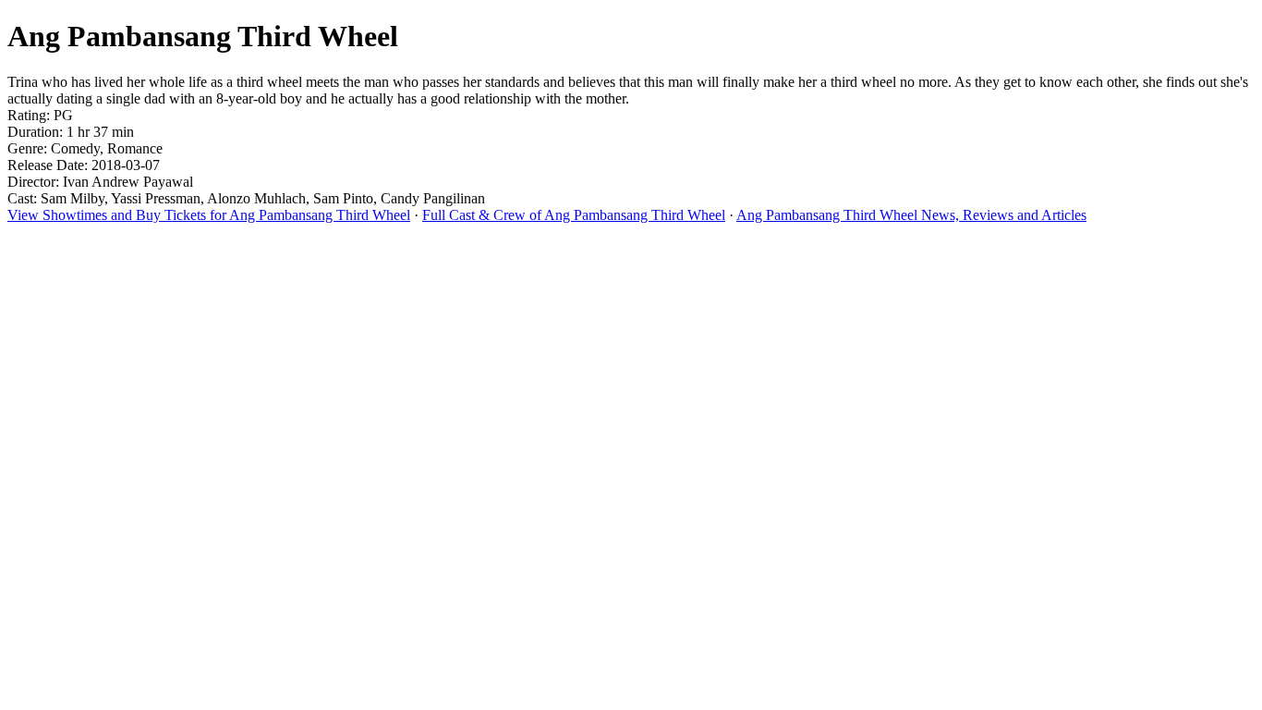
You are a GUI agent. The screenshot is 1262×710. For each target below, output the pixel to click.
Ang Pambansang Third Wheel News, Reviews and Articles (911, 215)
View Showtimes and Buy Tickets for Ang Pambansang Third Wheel (208, 215)
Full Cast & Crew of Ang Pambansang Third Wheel (573, 215)
